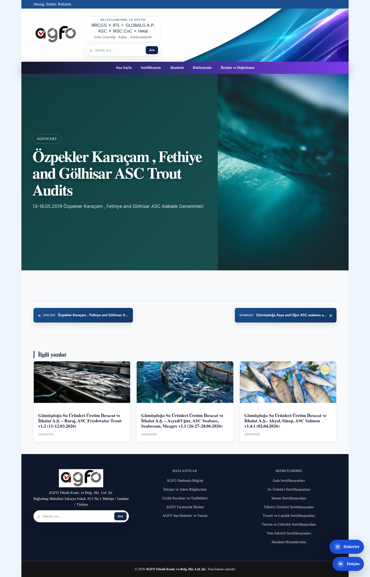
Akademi (177, 68)
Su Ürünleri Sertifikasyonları (289, 489)
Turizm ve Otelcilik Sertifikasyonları (289, 524)
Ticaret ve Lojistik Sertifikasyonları (289, 516)
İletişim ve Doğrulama (237, 68)
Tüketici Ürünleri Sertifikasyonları (289, 507)
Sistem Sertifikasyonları (288, 498)
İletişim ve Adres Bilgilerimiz (185, 489)
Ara (152, 50)
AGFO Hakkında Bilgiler (185, 481)
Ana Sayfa (124, 68)
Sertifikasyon (151, 68)
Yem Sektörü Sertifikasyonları (289, 533)
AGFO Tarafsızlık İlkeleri (185, 507)
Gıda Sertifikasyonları (289, 481)
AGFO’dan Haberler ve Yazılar (185, 516)
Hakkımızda (202, 68)
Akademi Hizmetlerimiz (288, 542)
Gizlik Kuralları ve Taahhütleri (184, 498)
